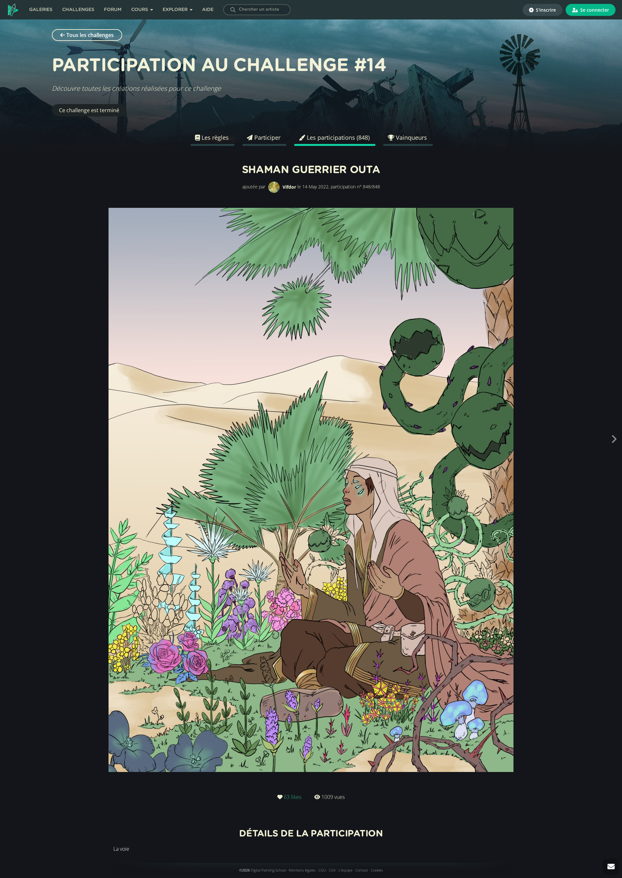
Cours (140, 9)
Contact (361, 870)
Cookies (377, 870)
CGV (332, 870)
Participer (267, 137)
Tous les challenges (90, 35)
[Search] (233, 10)
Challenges (78, 9)
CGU (322, 870)
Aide (207, 9)
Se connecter (594, 10)
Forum (112, 9)
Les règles (214, 137)
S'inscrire (545, 10)
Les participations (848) (337, 137)
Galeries (40, 9)
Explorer (176, 9)
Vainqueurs (410, 137)
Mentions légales (302, 870)
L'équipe (345, 870)
